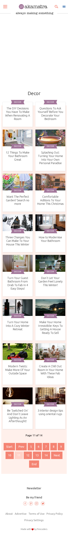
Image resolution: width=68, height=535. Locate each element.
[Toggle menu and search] (5, 6)
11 (18, 455)
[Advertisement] (34, 55)
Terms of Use (36, 513)
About (9, 513)
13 (37, 455)
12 (27, 455)
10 (9, 455)
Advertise (21, 513)
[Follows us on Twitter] (42, 503)
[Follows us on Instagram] (36, 503)
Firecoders (42, 529)
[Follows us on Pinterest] (30, 503)
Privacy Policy (54, 513)
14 (46, 455)
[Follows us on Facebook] (25, 503)
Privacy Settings (34, 520)
